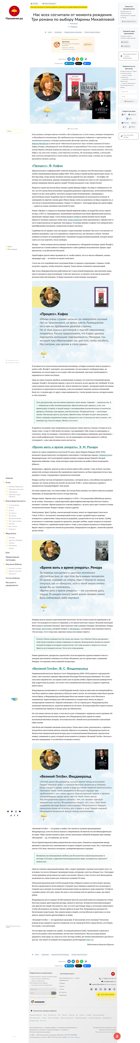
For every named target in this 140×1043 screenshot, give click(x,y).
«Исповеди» (74, 629)
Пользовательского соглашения (105, 1032)
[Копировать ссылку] (86, 59)
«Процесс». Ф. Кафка (47, 166)
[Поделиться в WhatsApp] (81, 59)
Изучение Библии (14, 564)
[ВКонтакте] (8, 811)
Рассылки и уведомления (12, 583)
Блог (8, 552)
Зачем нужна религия (67, 1018)
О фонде (62, 983)
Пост (59, 1015)
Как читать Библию (53, 1018)
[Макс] (15, 811)
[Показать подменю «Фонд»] (4, 501)
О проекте (64, 1030)
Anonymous (74, 24)
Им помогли (63, 992)
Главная (9, 478)
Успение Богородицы (95, 1018)
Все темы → (43, 1021)
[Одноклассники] (17, 815)
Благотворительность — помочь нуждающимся (69, 979)
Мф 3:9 (90, 940)
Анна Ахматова (75, 220)
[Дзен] (14, 815)
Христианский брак (98, 1015)
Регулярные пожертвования (67, 1028)
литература (58, 32)
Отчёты (61, 989)
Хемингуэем (105, 455)
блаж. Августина (43, 629)
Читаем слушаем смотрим (92, 32)
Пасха (45, 1015)
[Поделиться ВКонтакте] (69, 59)
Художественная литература (73, 32)
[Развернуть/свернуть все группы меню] (7, 475)
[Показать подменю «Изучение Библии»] (4, 564)
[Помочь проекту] (117, 1036)
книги (50, 32)
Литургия (71, 1015)
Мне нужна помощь (107, 994)
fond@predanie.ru (110, 981)
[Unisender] (38, 1001)
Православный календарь (12, 558)
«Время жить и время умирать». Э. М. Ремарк (65, 447)
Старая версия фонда (13, 362)
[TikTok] (11, 815)
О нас (8, 482)
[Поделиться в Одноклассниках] (77, 59)
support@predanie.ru (104, 984)
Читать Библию (13, 578)
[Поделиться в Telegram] (73, 59)
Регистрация (12, 249)
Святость (82, 1015)
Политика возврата (53, 1030)
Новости (62, 986)
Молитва (64, 1015)
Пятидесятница (34, 1021)
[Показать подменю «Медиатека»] (4, 533)
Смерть (44, 1018)
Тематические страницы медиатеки (44, 1011)
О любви (88, 1015)
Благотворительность (16, 501)
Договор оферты (50, 1028)
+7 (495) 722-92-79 (109, 979)
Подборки (73, 27)
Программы (63, 995)
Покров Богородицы (81, 1018)
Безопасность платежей (37, 1030)
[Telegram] (11, 811)
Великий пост (52, 1015)
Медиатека (11, 533)
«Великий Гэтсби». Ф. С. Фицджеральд (60, 668)
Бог (77, 1015)
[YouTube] (19, 811)
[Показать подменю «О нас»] (4, 482)
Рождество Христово (36, 1015)
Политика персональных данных (40, 1032)
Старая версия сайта (13, 360)
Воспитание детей (35, 1018)
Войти (10, 246)
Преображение (107, 1018)
